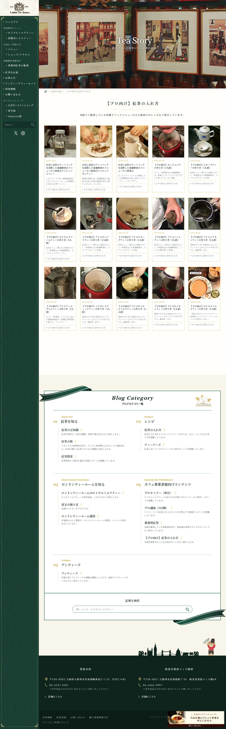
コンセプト (11, 22)
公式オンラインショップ (20, 105)
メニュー (13, 49)
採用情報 (10, 89)
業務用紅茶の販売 (18, 65)
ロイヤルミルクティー (21, 32)
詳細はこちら (55, 696)
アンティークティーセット (20, 83)
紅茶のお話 (11, 72)
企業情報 (47, 717)
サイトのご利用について (55, 722)
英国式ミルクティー (19, 38)
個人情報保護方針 (99, 717)
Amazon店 (15, 116)
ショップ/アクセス (19, 54)
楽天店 (12, 110)
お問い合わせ (13, 94)
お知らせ (10, 77)
